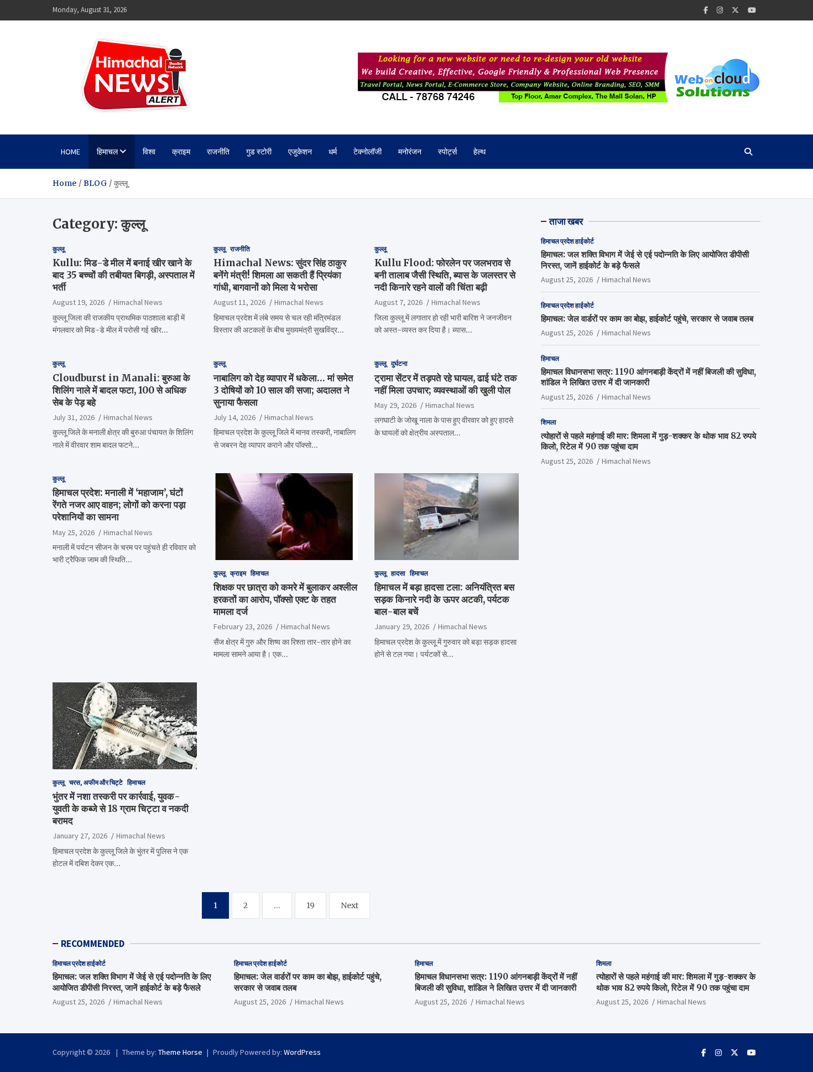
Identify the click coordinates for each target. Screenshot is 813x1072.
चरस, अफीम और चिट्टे (96, 782)
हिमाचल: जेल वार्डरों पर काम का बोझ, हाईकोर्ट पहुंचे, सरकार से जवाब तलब (647, 318)
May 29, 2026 (395, 405)
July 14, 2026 (234, 417)
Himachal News (138, 302)
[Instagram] (719, 10)
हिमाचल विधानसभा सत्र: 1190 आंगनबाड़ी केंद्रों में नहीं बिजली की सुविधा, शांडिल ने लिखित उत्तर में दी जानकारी (648, 377)
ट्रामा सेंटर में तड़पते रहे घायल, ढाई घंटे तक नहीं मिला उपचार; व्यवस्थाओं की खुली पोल (445, 384)
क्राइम (181, 152)
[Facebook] (705, 10)
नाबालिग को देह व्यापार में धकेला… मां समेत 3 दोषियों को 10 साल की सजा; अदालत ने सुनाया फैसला (283, 390)
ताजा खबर (566, 221)
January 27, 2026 (80, 836)
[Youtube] (751, 10)
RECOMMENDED (92, 944)
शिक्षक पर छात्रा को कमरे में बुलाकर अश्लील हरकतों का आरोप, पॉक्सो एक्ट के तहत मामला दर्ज (285, 599)
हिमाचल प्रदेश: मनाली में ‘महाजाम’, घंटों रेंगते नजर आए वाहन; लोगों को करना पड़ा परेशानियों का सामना (119, 504)
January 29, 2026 (401, 626)
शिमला (548, 422)
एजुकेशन (300, 152)
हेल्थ (479, 152)
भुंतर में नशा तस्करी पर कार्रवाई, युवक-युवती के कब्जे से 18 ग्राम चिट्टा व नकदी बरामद (121, 808)
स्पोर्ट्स (447, 152)
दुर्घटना (399, 363)
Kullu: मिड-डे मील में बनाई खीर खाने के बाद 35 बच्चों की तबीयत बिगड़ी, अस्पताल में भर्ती (124, 275)
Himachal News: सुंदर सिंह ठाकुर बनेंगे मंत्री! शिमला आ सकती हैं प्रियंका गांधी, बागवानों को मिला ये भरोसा (279, 275)
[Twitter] (735, 10)
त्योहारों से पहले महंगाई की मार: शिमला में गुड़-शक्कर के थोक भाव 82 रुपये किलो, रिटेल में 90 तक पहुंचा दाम (675, 982)
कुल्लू (59, 249)
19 (310, 905)
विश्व (149, 152)
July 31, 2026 (74, 417)
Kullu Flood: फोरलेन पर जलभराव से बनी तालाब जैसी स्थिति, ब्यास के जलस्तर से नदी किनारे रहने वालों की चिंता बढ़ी (444, 275)
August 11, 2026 (239, 302)
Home (70, 152)
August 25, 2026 (567, 279)
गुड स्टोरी (259, 152)
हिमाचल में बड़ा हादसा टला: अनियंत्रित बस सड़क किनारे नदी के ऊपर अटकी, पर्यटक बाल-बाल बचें (444, 599)
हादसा (398, 573)
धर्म (333, 152)
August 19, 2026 (79, 302)
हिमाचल (107, 152)
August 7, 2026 (398, 302)
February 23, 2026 (242, 626)
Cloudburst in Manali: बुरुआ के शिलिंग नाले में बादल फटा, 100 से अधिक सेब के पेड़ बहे (121, 390)
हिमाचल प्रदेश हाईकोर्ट (567, 241)
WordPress (302, 1052)
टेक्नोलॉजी (367, 152)
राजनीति (218, 152)
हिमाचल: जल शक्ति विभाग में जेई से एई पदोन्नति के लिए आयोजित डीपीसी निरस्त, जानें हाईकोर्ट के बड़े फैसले (132, 982)
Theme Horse (180, 1052)
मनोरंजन (409, 152)
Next (349, 905)
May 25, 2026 (74, 532)
